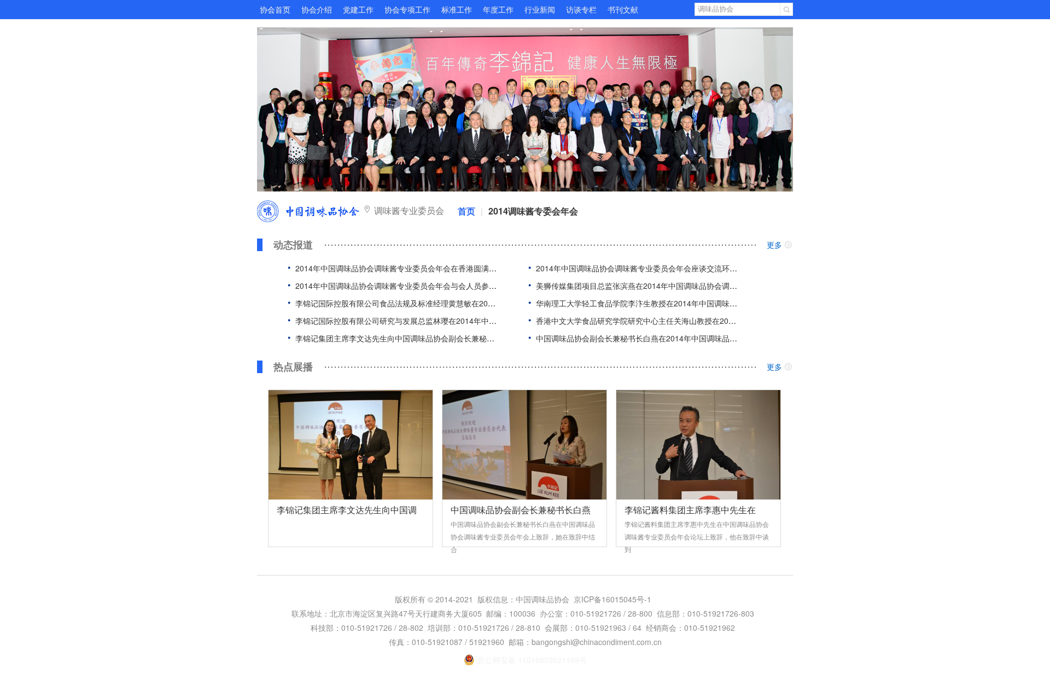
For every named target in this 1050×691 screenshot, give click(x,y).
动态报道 (293, 245)
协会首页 (275, 9)
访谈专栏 (581, 9)
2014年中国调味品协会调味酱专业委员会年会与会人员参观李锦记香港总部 (422, 285)
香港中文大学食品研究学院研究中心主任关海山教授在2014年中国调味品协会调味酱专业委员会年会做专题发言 (724, 320)
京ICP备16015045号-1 (612, 599)
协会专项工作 (407, 9)
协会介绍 (316, 9)
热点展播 (293, 367)
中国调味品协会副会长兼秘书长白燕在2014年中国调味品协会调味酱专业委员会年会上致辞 (690, 338)
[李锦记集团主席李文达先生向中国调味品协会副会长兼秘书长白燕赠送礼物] (351, 445)
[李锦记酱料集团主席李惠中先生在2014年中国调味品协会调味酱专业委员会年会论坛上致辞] (698, 445)
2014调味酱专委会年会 (533, 211)
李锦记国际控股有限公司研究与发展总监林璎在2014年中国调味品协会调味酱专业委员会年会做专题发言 (472, 320)
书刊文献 (623, 9)
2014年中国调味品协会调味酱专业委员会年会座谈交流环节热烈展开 (652, 268)
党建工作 (358, 9)
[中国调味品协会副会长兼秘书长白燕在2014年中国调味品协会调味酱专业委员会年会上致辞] (524, 445)
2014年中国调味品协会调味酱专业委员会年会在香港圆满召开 (399, 268)
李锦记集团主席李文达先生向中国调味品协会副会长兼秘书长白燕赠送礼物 (421, 338)
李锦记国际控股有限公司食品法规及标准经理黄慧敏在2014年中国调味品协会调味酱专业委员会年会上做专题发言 (487, 303)
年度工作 (498, 9)
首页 (466, 211)
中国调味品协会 (308, 211)
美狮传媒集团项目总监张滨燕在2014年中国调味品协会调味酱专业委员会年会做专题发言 (686, 285)
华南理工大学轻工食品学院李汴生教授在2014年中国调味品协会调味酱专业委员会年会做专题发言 (701, 303)
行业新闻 (539, 9)
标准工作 (456, 9)
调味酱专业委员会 (409, 210)
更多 (774, 244)
